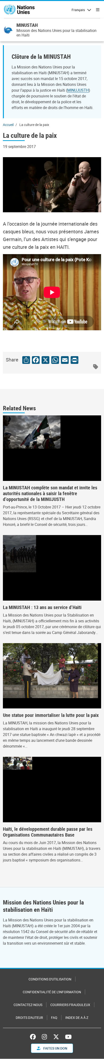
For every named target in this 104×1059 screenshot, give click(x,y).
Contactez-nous (28, 1004)
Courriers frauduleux (70, 1004)
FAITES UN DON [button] (55, 1048)
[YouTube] (68, 1037)
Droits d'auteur (29, 1017)
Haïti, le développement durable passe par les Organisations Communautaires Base (47, 832)
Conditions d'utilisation (50, 979)
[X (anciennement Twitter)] (56, 1037)
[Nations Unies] (19, 10)
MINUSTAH (27, 25)
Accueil (8, 124)
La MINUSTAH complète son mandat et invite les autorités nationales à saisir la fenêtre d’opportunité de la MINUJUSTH (50, 493)
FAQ (54, 1017)
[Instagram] (44, 1037)
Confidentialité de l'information (52, 992)
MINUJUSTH (78, 90)
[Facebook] (34, 1037)
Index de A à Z (76, 1017)
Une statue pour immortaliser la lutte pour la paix (51, 715)
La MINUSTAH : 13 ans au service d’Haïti (42, 607)
